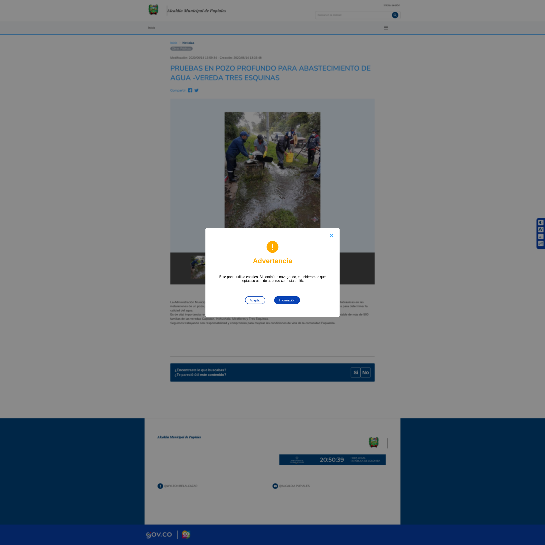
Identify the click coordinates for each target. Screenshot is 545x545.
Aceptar (255, 300)
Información (287, 300)
